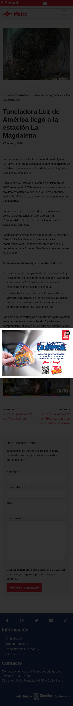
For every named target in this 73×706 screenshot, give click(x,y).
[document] (36, 353)
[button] (67, 333)
